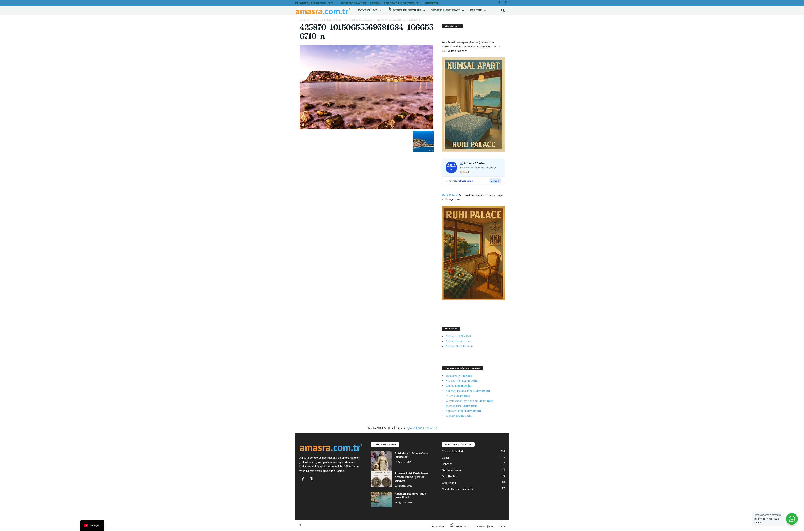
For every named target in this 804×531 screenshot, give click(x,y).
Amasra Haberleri (452, 451)
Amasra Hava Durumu (459, 346)
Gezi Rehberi (449, 476)
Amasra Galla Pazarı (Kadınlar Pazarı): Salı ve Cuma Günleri (343, 19)
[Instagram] (505, 3)
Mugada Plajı (461, 405)
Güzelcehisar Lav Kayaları (469, 400)
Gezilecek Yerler (452, 470)
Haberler (447, 464)
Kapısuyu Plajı (463, 410)
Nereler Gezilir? (406, 10)
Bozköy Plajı (462, 380)
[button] (502, 10)
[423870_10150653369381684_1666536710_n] (367, 87)
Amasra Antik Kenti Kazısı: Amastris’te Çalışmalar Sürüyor (412, 476)
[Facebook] (499, 3)
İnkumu (458, 395)
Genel (445, 457)
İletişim (375, 3)
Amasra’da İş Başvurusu (401, 3)
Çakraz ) (459, 385)
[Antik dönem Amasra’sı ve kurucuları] (381, 464)
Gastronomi (449, 482)
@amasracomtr (422, 428)
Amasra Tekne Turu (458, 341)
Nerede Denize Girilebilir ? (457, 489)
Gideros (459, 415)
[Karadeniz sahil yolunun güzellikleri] (381, 499)
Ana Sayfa (304, 19)
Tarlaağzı (459, 375)
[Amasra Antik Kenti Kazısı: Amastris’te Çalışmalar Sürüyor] (381, 479)
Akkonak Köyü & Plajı (468, 390)
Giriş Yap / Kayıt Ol (354, 3)
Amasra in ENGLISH (458, 336)
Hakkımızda (431, 3)
